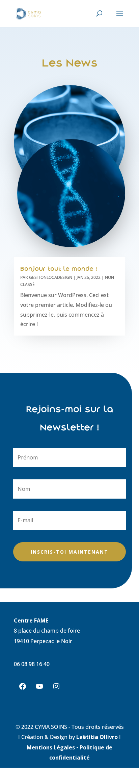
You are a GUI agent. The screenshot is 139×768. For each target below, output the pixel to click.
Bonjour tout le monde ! (58, 268)
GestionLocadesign (50, 277)
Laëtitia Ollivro (97, 737)
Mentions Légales (51, 747)
